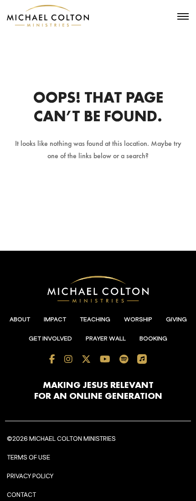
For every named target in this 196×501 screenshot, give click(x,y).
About (20, 319)
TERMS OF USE (28, 457)
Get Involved (50, 338)
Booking (153, 338)
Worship (138, 319)
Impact (55, 319)
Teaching (95, 319)
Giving (176, 319)
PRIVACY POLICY (30, 476)
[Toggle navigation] (183, 16)
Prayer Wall (106, 338)
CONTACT (21, 495)
